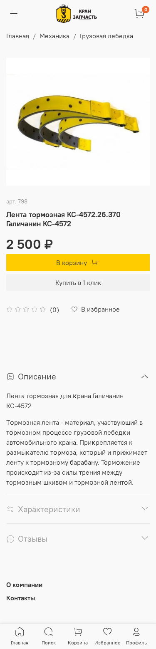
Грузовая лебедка (106, 36)
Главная (17, 36)
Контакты (20, 598)
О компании (24, 584)
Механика (54, 36)
